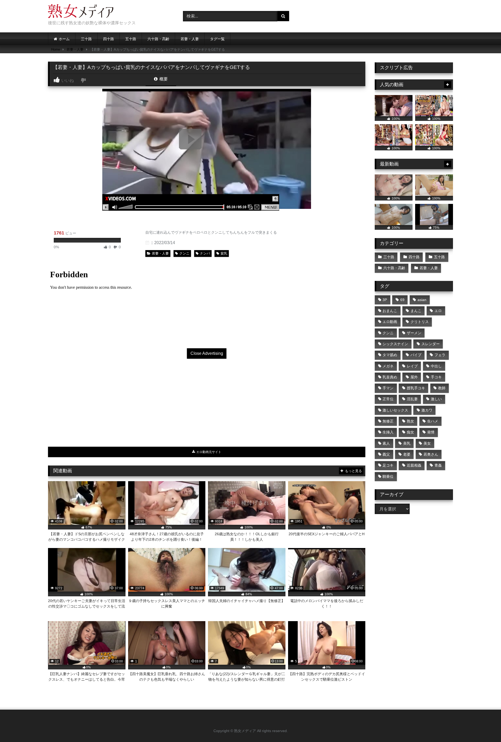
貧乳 (223, 253)
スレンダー (430, 344)
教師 (441, 388)
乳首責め (390, 377)
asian (422, 300)
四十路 (108, 39)
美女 (427, 443)
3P (385, 300)
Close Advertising (206, 353)
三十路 (86, 39)
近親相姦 (414, 465)
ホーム (64, 39)
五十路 (130, 39)
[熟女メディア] (80, 12)
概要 (163, 79)
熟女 (410, 421)
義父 (386, 454)
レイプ (412, 366)
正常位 (388, 399)
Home (55, 49)
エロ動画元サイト (208, 452)
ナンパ (205, 253)
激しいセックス (395, 410)
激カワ (426, 410)
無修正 (388, 421)
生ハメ (432, 421)
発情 (430, 432)
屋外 (414, 377)
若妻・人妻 (190, 39)
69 (402, 300)
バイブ (415, 355)
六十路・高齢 (158, 39)
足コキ (388, 465)
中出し (436, 366)
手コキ (436, 377)
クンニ (184, 253)
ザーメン (414, 333)
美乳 (406, 443)
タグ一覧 (217, 39)
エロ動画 (390, 322)
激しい (436, 399)
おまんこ (390, 311)
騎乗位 (388, 476)
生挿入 (388, 432)
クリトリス (419, 322)
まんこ (415, 311)
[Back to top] (485, 726)
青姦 (438, 465)
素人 (386, 443)
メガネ (388, 366)
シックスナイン (395, 344)
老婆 (406, 454)
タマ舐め (390, 355)
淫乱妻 (412, 399)
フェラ (439, 355)
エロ (438, 311)
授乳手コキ (416, 388)
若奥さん (431, 454)
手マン (388, 388)
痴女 (410, 432)
